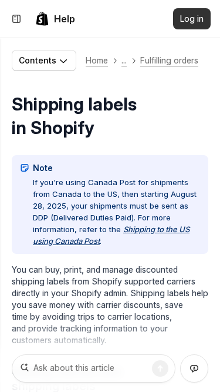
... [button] (124, 60)
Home (97, 60)
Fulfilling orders (169, 60)
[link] (55, 19)
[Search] (160, 368)
